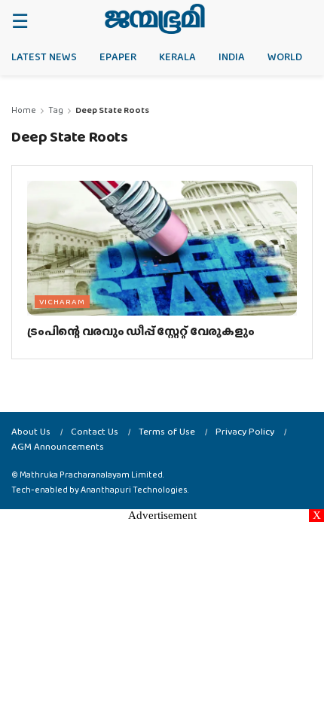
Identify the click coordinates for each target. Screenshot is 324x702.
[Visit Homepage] (155, 19)
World (284, 56)
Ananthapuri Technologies (134, 489)
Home (23, 110)
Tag (55, 110)
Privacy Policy (244, 431)
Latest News (44, 56)
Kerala (177, 56)
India (232, 56)
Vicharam (62, 301)
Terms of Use (167, 431)
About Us (30, 431)
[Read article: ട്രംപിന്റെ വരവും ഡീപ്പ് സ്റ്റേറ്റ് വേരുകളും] (162, 248)
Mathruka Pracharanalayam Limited (91, 474)
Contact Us (94, 431)
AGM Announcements (57, 446)
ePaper (117, 56)
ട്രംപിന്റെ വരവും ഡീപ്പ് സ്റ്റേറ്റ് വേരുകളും (140, 331)
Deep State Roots (112, 110)
